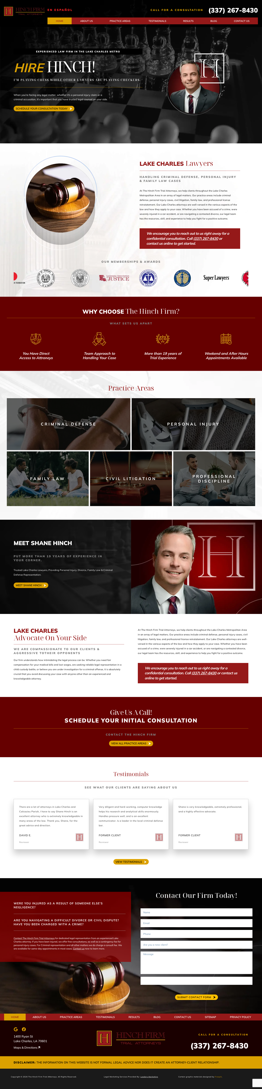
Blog (213, 20)
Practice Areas (120, 20)
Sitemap (210, 1017)
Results (188, 20)
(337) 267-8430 (233, 10)
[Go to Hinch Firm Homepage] (131, 1038)
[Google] (16, 1029)
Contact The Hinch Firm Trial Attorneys (34, 938)
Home (59, 20)
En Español (60, 10)
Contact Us (241, 20)
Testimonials (157, 20)
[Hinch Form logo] (24, 11)
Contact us (78, 948)
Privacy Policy (240, 1017)
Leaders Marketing (149, 1077)
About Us (86, 20)
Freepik (218, 1077)
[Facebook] (24, 1029)
